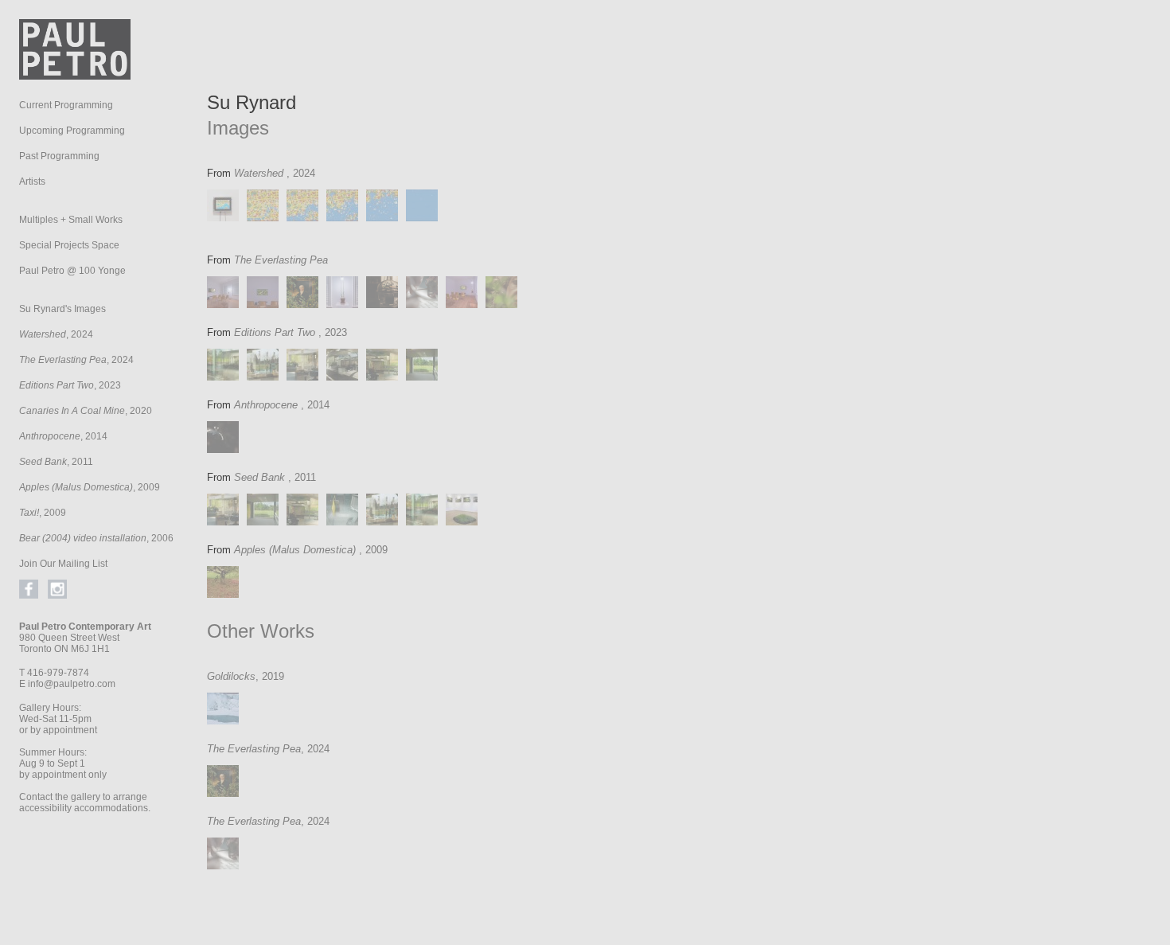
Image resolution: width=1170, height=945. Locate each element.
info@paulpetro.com (71, 683)
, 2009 (89, 487)
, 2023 (70, 385)
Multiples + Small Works (71, 219)
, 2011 (56, 461)
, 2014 (63, 436)
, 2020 (85, 410)
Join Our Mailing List (63, 563)
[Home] (75, 75)
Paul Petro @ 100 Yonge (72, 270)
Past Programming (59, 156)
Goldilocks (231, 676)
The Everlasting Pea (254, 749)
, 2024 (56, 334)
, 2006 (96, 538)
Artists (32, 181)
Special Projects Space (69, 245)
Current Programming (66, 105)
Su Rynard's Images (62, 308)
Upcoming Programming (72, 130)
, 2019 (269, 676)
